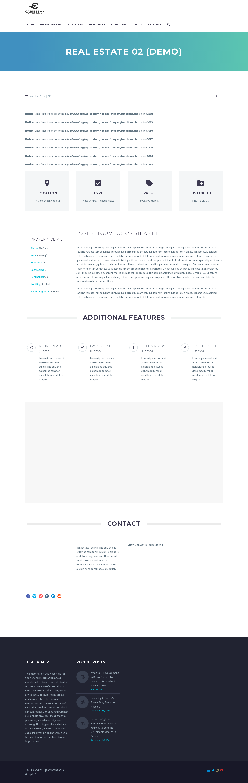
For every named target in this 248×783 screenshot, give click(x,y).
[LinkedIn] (53, 596)
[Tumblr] (47, 596)
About (137, 24)
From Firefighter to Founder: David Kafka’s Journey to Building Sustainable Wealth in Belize (103, 727)
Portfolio (75, 24)
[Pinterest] (41, 596)
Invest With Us (51, 24)
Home (30, 24)
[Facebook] (28, 596)
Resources (97, 24)
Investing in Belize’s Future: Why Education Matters (103, 702)
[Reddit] (59, 596)
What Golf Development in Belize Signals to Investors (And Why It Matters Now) (105, 679)
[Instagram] (217, 770)
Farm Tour (119, 24)
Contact (155, 24)
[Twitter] (34, 596)
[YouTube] (221, 770)
